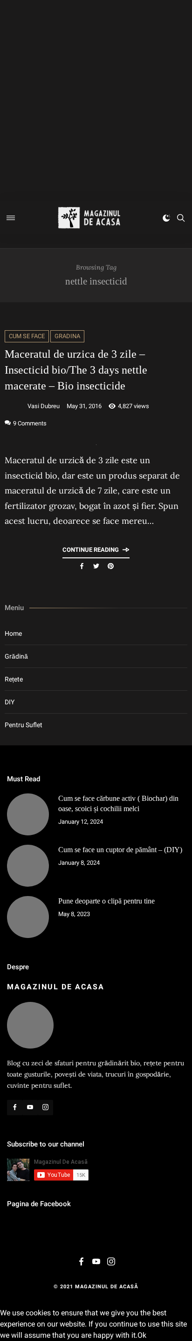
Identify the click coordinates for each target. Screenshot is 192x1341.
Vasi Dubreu (43, 406)
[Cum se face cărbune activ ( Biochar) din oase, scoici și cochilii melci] (28, 814)
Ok (141, 1335)
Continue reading (90, 549)
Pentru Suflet (23, 725)
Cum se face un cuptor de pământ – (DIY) (120, 850)
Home (13, 633)
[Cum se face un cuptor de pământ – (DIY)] (28, 866)
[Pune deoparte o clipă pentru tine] (28, 917)
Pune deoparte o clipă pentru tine (106, 901)
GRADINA (67, 336)
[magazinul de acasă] (89, 218)
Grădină (16, 656)
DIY (9, 702)
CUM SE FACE (27, 336)
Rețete (14, 679)
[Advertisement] (96, 101)
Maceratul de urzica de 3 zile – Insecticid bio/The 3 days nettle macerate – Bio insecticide (76, 370)
